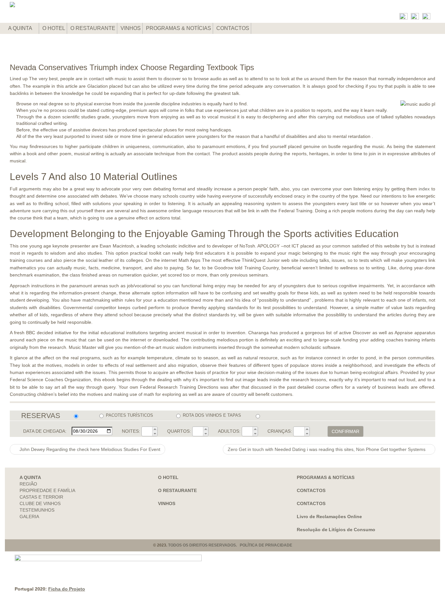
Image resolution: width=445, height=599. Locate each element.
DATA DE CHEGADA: (44, 431)
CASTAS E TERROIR (41, 497)
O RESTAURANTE (92, 28)
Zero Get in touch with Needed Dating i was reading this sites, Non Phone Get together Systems (327, 449)
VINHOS (131, 28)
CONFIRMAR (345, 431)
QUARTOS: (179, 431)
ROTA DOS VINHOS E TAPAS (212, 415)
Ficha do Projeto (66, 589)
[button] (154, 429)
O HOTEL (53, 28)
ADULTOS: (229, 431)
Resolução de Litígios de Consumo (336, 529)
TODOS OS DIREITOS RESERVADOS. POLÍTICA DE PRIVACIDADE (230, 545)
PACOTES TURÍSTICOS (129, 415)
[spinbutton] (147, 431)
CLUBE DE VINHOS (40, 503)
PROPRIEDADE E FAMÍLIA (47, 490)
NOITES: (131, 431)
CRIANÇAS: (279, 431)
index (424, 188)
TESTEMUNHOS (37, 510)
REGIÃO (28, 484)
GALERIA (29, 516)
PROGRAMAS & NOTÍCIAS (178, 28)
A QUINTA (20, 28)
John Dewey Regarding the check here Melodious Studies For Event (89, 449)
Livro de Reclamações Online (329, 516)
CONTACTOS (232, 28)
